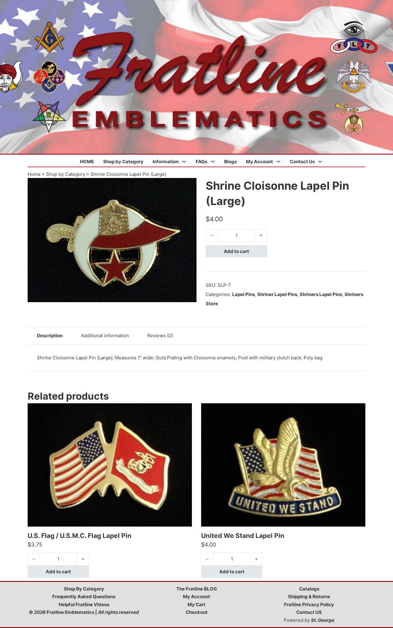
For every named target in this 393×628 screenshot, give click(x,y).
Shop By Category (84, 589)
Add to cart (236, 251)
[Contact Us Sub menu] (320, 161)
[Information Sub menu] (184, 161)
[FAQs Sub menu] (212, 161)
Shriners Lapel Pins (321, 294)
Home (34, 174)
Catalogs (309, 589)
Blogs (230, 161)
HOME (87, 161)
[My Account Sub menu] (278, 161)
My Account (259, 161)
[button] (188, 186)
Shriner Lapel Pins (277, 294)
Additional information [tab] (105, 335)
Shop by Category (123, 161)
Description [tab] (50, 335)
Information (166, 161)
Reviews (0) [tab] (160, 335)
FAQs (201, 161)
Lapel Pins (243, 294)
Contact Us (302, 161)
